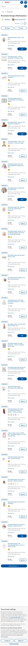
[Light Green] (9, 306)
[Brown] (9, 282)
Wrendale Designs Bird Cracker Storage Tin (16, 76)
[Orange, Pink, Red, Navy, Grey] (13, 415)
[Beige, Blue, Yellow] (15, 484)
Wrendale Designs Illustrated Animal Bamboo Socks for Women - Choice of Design (15, 410)
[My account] (21, 2)
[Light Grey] (11, 484)
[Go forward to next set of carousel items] (25, 23)
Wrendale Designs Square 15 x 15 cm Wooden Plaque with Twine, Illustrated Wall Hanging (16, 232)
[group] (6, 19)
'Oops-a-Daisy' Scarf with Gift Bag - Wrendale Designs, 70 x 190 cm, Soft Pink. (16, 434)
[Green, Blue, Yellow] (13, 484)
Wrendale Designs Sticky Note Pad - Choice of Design (16, 457)
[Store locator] (25, 2)
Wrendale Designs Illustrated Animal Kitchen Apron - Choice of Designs (16, 301)
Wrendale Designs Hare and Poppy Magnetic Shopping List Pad (16, 165)
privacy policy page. (15, 617)
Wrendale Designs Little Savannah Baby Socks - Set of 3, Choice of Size (16, 545)
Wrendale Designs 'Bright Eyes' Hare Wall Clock (16, 188)
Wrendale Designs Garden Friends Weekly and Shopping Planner (15, 99)
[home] (3, 12)
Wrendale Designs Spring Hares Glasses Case (16, 255)
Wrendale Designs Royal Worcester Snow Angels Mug (15, 387)
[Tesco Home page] (7, 2)
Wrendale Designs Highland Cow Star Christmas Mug (16, 278)
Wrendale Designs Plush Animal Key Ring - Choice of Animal (16, 480)
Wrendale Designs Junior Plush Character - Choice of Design (16, 142)
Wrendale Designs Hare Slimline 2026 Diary (16, 502)
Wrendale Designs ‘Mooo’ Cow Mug (16, 38)
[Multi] (9, 80)
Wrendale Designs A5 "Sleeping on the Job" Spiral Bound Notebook (16, 208)
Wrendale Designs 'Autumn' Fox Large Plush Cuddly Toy (16, 123)
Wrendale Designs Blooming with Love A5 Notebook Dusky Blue (16, 368)
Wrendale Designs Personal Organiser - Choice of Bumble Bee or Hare (16, 344)
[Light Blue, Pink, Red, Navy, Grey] (9, 415)
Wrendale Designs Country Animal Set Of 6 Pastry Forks (15, 57)
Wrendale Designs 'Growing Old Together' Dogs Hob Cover (16, 525)
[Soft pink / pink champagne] (9, 439)
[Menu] (2, 2)
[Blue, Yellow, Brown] (9, 484)
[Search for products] (25, 6)
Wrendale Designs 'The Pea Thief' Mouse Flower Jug (17, 324)
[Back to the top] (15, 571)
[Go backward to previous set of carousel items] (22, 23)
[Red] (11, 237)
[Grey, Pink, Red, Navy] (15, 415)
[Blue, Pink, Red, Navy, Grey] (11, 415)
